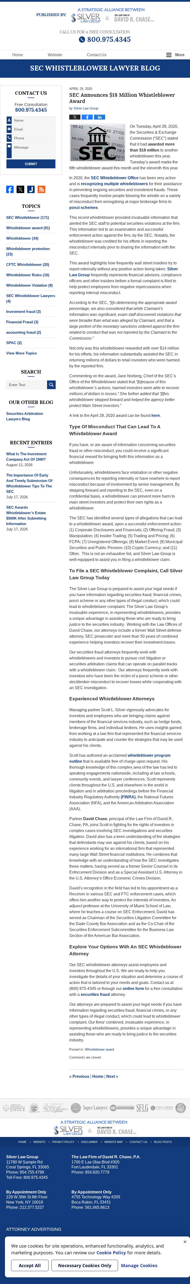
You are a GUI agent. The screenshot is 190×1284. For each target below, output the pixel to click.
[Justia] (31, 189)
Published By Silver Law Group (95, 36)
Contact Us (138, 1141)
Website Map (113, 1141)
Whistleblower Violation (29, 285)
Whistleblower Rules (27, 275)
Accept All (30, 1265)
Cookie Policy (111, 1253)
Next (112, 1076)
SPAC (14, 343)
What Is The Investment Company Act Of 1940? (26, 456)
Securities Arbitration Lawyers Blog (24, 416)
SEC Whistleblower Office (115, 178)
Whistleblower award (99, 1049)
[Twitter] (20, 189)
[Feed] (41, 189)
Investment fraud (23, 311)
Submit (31, 164)
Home (17, 55)
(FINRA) (128, 797)
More (180, 55)
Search (51, 384)
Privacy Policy (63, 1141)
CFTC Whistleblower (27, 264)
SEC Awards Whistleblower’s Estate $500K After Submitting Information (26, 515)
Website (55, 55)
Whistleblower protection (28, 251)
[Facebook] (10, 189)
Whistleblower (22, 238)
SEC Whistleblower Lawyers (30, 298)
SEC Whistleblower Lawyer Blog (95, 15)
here (155, 415)
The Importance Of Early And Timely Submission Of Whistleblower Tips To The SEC (29, 483)
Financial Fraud (22, 322)
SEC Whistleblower (27, 217)
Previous (79, 1076)
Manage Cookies (139, 1265)
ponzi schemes (83, 207)
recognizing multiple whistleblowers (114, 184)
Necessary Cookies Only (84, 1265)
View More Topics (21, 353)
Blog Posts (163, 1141)
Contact (96, 55)
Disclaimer (89, 1141)
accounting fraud (23, 332)
